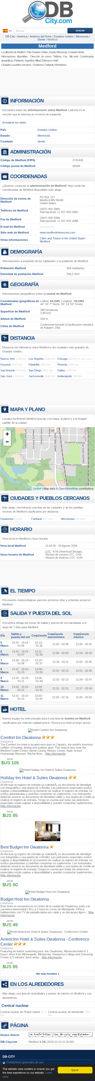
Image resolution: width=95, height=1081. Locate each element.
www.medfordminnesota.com (57, 232)
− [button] (7, 442)
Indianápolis (65, 376)
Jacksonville (36, 376)
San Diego (35, 370)
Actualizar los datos (14, 122)
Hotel (55, 60)
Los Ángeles (36, 358)
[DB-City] (47, 24)
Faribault (48, 64)
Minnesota (43, 135)
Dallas (61, 370)
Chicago (63, 358)
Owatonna (38, 64)
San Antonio (8, 370)
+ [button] (7, 434)
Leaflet (37, 488)
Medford (47, 46)
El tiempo (46, 60)
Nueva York (8, 358)
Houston (6, 364)
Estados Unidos (47, 129)
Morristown (60, 64)
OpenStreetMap (68, 488)
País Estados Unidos (37, 52)
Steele (41, 141)
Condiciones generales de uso (25, 1062)
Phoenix (62, 364)
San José (6, 376)
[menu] (6, 31)
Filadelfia (34, 364)
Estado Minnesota (58, 52)
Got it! (75, 1070)
